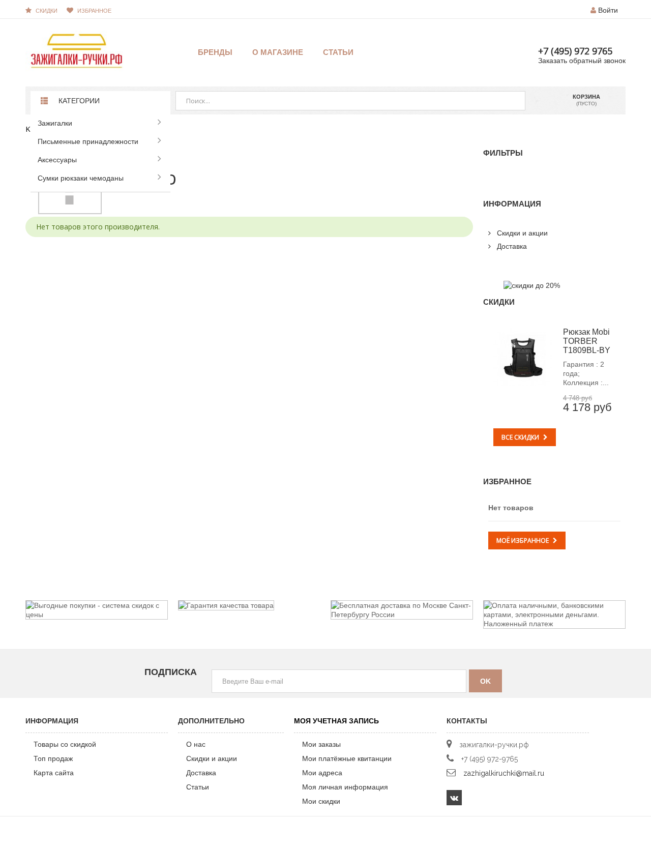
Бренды (215, 52)
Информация (512, 203)
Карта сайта (54, 773)
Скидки (46, 11)
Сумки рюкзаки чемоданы (81, 178)
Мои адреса (322, 773)
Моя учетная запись (336, 721)
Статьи (197, 787)
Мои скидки (321, 801)
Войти (608, 10)
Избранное (507, 481)
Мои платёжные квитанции (347, 758)
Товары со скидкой (65, 744)
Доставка (511, 246)
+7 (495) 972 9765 (575, 51)
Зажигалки (55, 123)
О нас (195, 744)
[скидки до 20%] (532, 285)
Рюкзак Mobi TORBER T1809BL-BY (586, 341)
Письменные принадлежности (88, 141)
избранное (94, 11)
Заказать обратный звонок (582, 60)
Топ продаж (53, 758)
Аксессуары (57, 160)
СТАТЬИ (338, 52)
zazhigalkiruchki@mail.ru (503, 773)
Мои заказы (321, 744)
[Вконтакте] (454, 797)
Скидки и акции (521, 233)
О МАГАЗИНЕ (277, 52)
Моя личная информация (345, 787)
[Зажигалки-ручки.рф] (76, 50)
